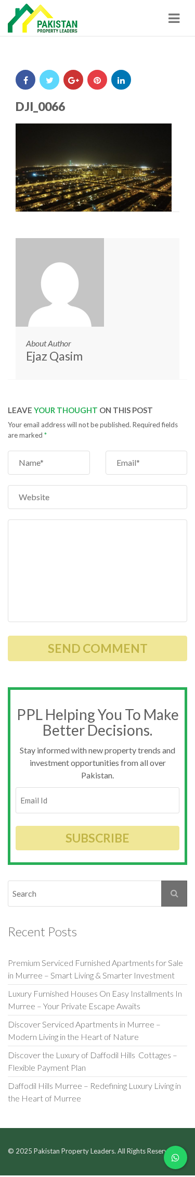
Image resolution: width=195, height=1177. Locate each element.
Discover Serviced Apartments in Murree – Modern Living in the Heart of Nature (84, 1030)
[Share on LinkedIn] (121, 80)
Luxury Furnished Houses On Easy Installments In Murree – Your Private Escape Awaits (95, 999)
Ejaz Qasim (54, 356)
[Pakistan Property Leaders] (43, 18)
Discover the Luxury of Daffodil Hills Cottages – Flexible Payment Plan (92, 1061)
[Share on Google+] (73, 80)
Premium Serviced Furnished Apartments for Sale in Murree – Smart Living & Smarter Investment (95, 969)
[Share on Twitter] (49, 80)
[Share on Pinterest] (97, 80)
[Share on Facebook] (25, 80)
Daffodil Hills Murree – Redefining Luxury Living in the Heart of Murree (94, 1092)
